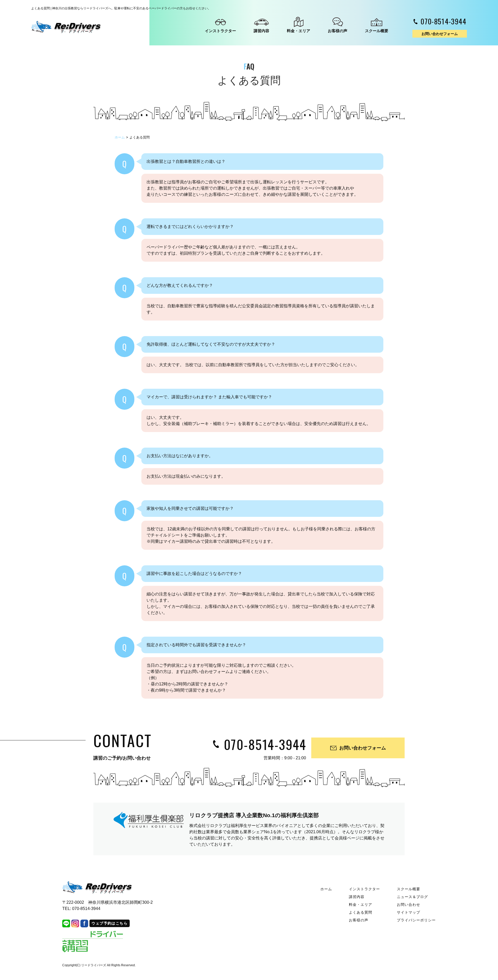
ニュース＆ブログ (412, 897)
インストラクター (220, 31)
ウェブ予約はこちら (110, 923)
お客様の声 (337, 31)
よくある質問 (360, 912)
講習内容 (261, 31)
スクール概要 (376, 31)
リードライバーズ (93, 965)
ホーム (120, 137)
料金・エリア (298, 31)
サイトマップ (408, 912)
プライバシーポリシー (416, 920)
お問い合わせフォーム (439, 34)
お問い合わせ (408, 904)
